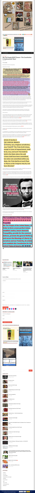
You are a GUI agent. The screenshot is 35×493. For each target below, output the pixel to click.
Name (4, 292)
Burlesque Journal (11, 380)
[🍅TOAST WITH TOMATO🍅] (5, 460)
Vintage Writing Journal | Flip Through (14, 389)
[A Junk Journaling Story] (5, 394)
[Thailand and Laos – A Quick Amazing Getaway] (5, 413)
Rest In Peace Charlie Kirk (12, 375)
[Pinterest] (9, 309)
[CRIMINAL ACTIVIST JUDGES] (7, 267)
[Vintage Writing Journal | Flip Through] (5, 389)
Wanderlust (4, 485)
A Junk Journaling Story (12, 394)
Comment (4, 280)
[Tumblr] (15, 309)
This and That (5, 482)
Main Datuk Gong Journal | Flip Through (15, 408)
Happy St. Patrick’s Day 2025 (13, 455)
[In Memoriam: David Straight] (5, 417)
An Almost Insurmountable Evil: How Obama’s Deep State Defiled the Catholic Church (27, 269)
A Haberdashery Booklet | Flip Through (14, 403)
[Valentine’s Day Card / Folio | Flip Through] (5, 436)
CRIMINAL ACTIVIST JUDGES (13, 445)
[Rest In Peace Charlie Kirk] (5, 375)
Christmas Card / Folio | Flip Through (14, 431)
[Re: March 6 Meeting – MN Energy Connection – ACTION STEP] (5, 441)
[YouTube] (5, 309)
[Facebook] (11, 309)
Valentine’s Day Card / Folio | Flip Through (15, 436)
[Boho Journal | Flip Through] (5, 385)
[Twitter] (7, 309)
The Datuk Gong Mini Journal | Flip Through (15, 427)
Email (4, 296)
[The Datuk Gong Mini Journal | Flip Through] (5, 427)
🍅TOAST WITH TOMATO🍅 (13, 460)
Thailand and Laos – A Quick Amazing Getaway (16, 413)
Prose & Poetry (5, 479)
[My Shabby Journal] (5, 399)
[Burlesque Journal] (5, 380)
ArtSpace (4, 472)
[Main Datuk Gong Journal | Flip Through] (5, 408)
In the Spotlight (5, 475)
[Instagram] (13, 309)
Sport (4, 481)
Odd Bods (4, 478)
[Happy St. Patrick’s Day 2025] (17, 267)
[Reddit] (3, 309)
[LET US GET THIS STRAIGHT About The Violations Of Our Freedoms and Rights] (5, 422)
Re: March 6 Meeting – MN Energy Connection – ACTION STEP (18, 441)
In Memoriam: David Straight (13, 417)
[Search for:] (17, 370)
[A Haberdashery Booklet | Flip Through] (5, 403)
